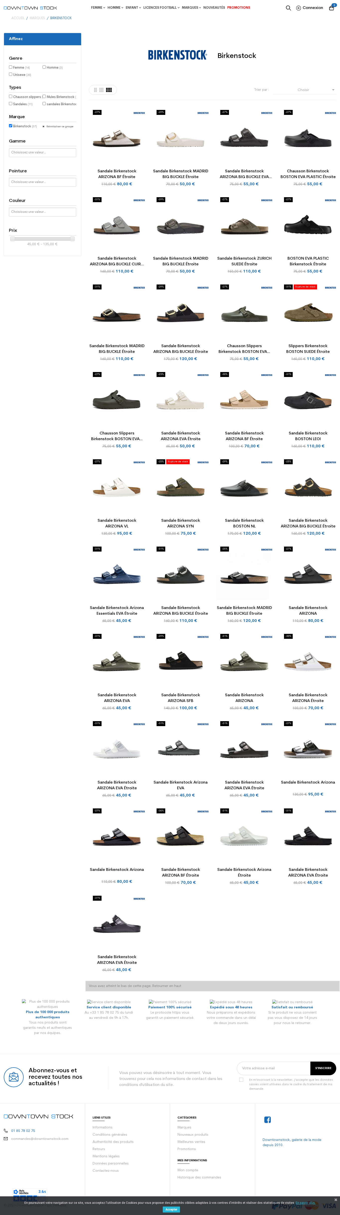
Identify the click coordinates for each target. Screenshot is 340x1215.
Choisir (317, 90)
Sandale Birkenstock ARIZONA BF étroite (117, 174)
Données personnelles (111, 1164)
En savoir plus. (306, 1203)
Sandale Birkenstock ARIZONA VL (117, 523)
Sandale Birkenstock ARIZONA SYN (180, 523)
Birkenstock (25, 126)
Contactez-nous (106, 1171)
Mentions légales (106, 1156)
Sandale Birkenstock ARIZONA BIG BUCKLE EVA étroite (244, 174)
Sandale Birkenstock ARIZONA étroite (308, 698)
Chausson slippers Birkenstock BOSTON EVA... (244, 349)
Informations (103, 1127)
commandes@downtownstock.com (39, 1139)
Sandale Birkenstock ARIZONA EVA (117, 698)
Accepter (171, 1209)
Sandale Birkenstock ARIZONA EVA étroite (181, 436)
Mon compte (187, 1170)
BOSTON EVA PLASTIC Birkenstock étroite (308, 261)
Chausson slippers (29, 97)
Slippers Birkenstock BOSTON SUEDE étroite (308, 349)
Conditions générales (110, 1135)
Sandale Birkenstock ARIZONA (308, 611)
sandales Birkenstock (66, 104)
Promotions (186, 1149)
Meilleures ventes (191, 1142)
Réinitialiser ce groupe (59, 126)
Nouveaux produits (192, 1135)
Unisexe (22, 75)
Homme (55, 67)
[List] (95, 90)
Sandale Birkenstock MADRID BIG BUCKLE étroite (180, 174)
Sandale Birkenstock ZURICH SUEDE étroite (244, 261)
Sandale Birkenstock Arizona (308, 783)
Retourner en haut (166, 986)
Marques (184, 1127)
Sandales (23, 104)
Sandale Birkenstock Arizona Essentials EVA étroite (117, 611)
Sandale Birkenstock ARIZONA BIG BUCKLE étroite (180, 349)
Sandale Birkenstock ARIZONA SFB (180, 698)
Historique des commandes (199, 1177)
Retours (99, 1149)
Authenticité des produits (113, 1142)
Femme (21, 67)
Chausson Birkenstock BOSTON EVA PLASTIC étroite (308, 174)
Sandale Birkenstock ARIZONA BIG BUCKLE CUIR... (117, 261)
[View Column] (101, 90)
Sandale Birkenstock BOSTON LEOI (308, 436)
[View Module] (109, 90)
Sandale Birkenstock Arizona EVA (181, 785)
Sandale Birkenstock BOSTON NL (244, 523)
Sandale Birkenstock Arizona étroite (244, 873)
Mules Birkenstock (63, 97)
